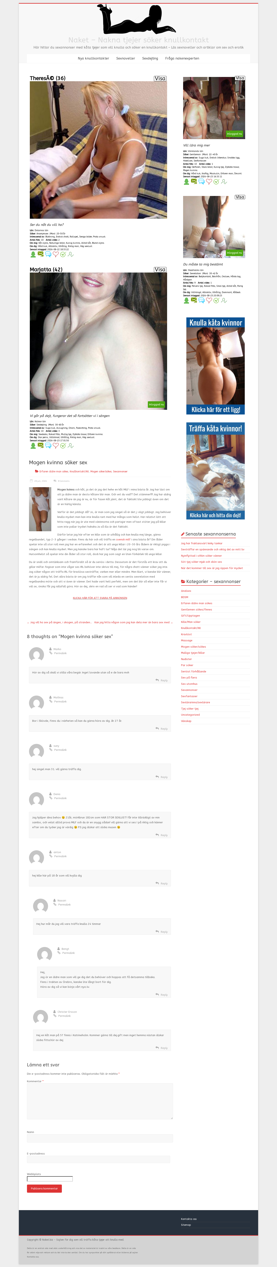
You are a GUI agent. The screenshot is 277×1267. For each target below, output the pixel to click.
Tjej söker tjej (190, 708)
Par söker (187, 665)
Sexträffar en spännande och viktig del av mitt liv (212, 549)
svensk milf (123, 539)
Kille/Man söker (191, 621)
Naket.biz (47, 1239)
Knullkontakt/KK (79, 471)
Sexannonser (120, 471)
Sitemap (186, 1225)
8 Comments (63, 481)
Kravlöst (186, 634)
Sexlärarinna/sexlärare (195, 702)
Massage (186, 640)
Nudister (186, 659)
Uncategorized (190, 714)
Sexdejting (150, 58)
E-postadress (36, 1153)
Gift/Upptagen (190, 615)
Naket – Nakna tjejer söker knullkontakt (138, 40)
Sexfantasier (189, 696)
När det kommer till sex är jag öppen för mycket (212, 568)
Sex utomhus (189, 683)
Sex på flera (189, 677)
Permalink (60, 653)
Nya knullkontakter (93, 58)
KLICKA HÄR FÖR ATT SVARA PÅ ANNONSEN (100, 597)
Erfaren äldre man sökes (54, 471)
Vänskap (186, 721)
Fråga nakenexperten (182, 58)
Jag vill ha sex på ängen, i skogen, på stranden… (59, 622)
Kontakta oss (189, 1219)
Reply (164, 680)
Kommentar (35, 1081)
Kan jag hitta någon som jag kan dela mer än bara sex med (133, 622)
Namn (30, 1132)
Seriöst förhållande (193, 671)
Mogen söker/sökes (101, 471)
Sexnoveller (125, 58)
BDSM (184, 597)
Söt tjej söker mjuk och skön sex (201, 561)
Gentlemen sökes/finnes (196, 609)
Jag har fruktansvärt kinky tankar (201, 543)
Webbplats (34, 1174)
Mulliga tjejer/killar (193, 652)
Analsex (186, 590)
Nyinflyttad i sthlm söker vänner (201, 555)
